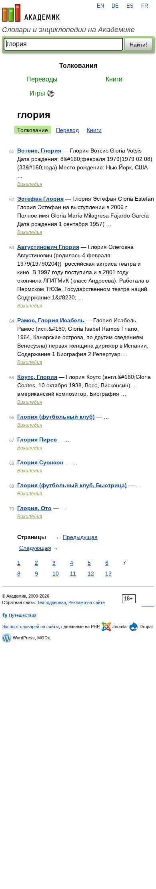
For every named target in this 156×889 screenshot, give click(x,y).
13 (108, 573)
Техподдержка (51, 602)
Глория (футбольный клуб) (56, 416)
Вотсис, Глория (39, 150)
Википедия (29, 184)
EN (100, 6)
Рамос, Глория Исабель (50, 320)
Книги (114, 79)
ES (130, 6)
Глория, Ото (34, 508)
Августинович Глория (48, 247)
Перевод (67, 130)
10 (55, 573)
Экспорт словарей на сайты (30, 626)
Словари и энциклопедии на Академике (68, 30)
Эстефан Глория (40, 198)
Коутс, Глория (37, 377)
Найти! (138, 44)
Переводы (42, 79)
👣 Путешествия (19, 615)
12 (91, 573)
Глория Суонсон (40, 462)
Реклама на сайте (86, 602)
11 (73, 573)
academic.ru (31, 13)
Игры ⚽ (42, 93)
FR (144, 6)
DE (115, 6)
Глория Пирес (37, 439)
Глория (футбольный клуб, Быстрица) (72, 485)
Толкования (78, 65)
